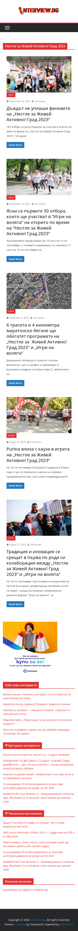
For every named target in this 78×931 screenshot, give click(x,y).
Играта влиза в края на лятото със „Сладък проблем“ (36, 754)
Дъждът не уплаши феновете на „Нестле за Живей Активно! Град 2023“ (38, 113)
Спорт (11, 95)
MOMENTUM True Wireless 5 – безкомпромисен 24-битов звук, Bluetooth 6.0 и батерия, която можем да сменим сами (38, 797)
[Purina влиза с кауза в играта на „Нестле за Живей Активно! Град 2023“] (39, 415)
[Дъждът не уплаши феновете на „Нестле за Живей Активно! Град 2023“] (39, 74)
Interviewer (40, 101)
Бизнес (11, 435)
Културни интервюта (24, 746)
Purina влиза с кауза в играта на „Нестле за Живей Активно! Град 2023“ (38, 454)
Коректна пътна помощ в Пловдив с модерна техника (37, 704)
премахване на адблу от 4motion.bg (25, 889)
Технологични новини (25, 814)
